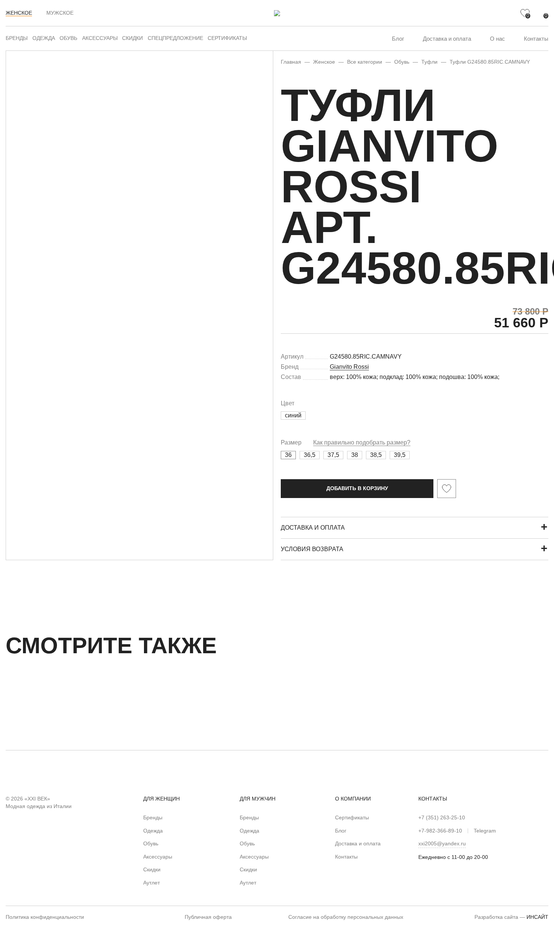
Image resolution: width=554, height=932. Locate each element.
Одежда (43, 38)
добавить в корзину (357, 488)
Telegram (485, 831)
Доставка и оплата (447, 38)
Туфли (429, 62)
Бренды (17, 38)
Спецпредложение (175, 38)
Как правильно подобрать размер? (361, 443)
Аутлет (151, 883)
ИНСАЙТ (537, 917)
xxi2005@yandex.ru (442, 843)
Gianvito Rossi (349, 367)
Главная (291, 62)
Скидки (132, 38)
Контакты (536, 38)
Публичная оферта (208, 917)
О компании (353, 799)
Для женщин (161, 799)
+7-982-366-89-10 (440, 831)
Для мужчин (257, 799)
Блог (398, 38)
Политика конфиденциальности (45, 917)
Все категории (364, 62)
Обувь (68, 38)
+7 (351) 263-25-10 (441, 817)
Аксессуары (100, 38)
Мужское (59, 13)
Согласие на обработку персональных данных (345, 917)
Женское (19, 13)
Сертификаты (227, 38)
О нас (497, 38)
